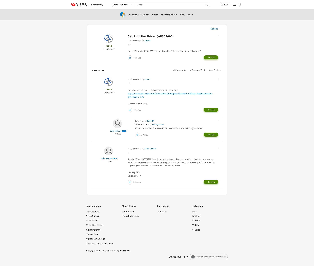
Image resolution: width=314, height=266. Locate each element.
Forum (155, 14)
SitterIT (147, 41)
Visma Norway (93, 211)
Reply (212, 57)
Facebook (196, 216)
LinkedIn (196, 220)
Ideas (182, 14)
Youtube (196, 229)
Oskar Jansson (158, 124)
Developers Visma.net (138, 14)
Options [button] (214, 28)
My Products (234, 4)
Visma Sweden (92, 216)
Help (240, 4)
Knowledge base (169, 14)
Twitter (195, 225)
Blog (194, 211)
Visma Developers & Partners (99, 243)
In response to (144, 121)
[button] (218, 36)
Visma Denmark (93, 229)
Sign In (224, 4)
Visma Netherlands (95, 225)
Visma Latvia (92, 234)
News (190, 14)
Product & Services (130, 216)
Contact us (162, 211)
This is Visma (128, 211)
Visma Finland (92, 220)
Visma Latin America (95, 238)
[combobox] (172, 4)
